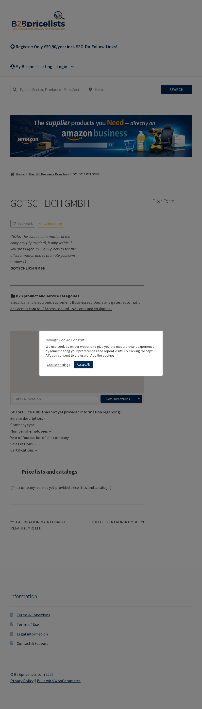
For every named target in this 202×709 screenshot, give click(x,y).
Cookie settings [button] (58, 364)
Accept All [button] (83, 364)
